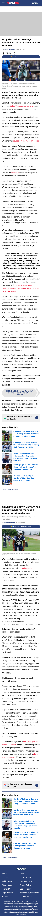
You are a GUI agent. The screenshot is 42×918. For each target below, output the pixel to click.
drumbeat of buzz (27, 568)
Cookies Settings (26, 896)
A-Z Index (5, 896)
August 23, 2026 (34, 624)
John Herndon (9, 49)
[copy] (14, 53)
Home (4, 489)
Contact (5, 877)
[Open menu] (3, 3)
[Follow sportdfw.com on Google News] (36, 417)
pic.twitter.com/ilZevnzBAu (13, 220)
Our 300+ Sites (26, 877)
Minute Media (12, 901)
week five (15, 173)
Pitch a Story (7, 885)
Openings (23, 874)
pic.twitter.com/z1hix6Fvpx (13, 622)
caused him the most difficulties (26, 141)
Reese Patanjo (9, 523)
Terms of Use (7, 889)
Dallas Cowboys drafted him (21, 106)
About (4, 874)
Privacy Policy (25, 885)
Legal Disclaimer (8, 893)
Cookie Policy (25, 889)
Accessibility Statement (29, 893)
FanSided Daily (26, 881)
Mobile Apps (7, 881)
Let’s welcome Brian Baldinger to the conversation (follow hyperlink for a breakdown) (20, 288)
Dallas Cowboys (13, 489)
